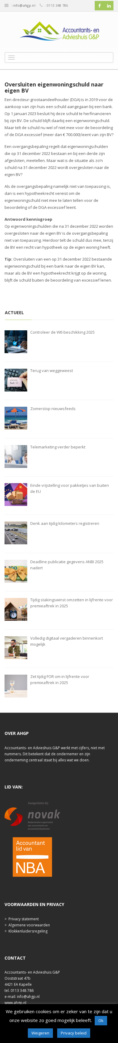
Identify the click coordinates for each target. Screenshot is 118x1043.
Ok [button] (100, 1020)
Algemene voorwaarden (29, 925)
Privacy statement (23, 919)
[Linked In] (108, 5)
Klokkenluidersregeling (28, 931)
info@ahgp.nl (24, 5)
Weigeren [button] (40, 1033)
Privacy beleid (74, 1033)
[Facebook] (99, 5)
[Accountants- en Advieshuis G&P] (59, 32)
